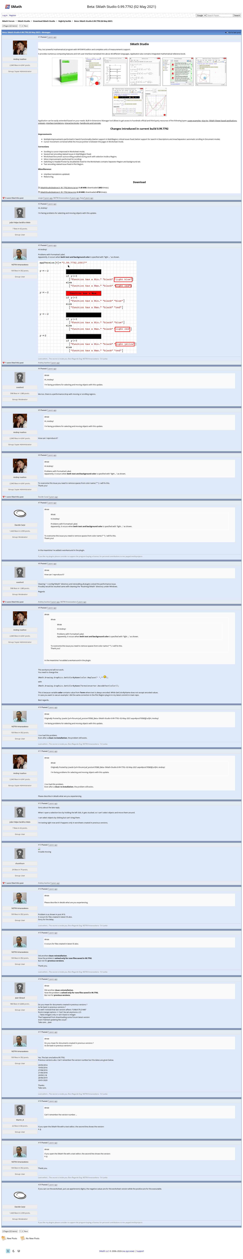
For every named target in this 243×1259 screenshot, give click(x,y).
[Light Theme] (8, 1251)
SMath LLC (104, 1251)
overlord (19, 387)
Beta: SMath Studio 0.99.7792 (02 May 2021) (93, 21)
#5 (39, 410)
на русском (128, 1251)
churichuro (19, 863)
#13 (39, 845)
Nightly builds (64, 21)
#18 (39, 1101)
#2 (39, 204)
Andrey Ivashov (19, 59)
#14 (39, 889)
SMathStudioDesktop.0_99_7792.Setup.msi (58, 192)
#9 (39, 608)
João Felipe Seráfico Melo (20, 222)
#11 (39, 751)
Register (12, 15)
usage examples (194, 120)
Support (140, 1251)
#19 (39, 1142)
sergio (40, 198)
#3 (39, 245)
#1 (39, 37)
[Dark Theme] (13, 1251)
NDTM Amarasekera (61, 198)
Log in (4, 15)
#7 (39, 502)
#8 (39, 563)
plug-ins (205, 120)
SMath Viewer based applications (223, 120)
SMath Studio (24, 21)
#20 (39, 1184)
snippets (41, 123)
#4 (39, 368)
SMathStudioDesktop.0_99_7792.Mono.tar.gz (59, 187)
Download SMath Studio (44, 21)
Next (26, 26)
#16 (39, 979)
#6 (39, 455)
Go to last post (235, 32)
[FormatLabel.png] (87, 352)
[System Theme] (19, 1251)
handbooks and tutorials (90, 123)
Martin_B (20, 1120)
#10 (39, 707)
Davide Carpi (43, 497)
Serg (82, 198)
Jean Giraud (20, 998)
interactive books (72, 123)
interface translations (55, 123)
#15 (39, 933)
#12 (39, 803)
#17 (39, 1032)
